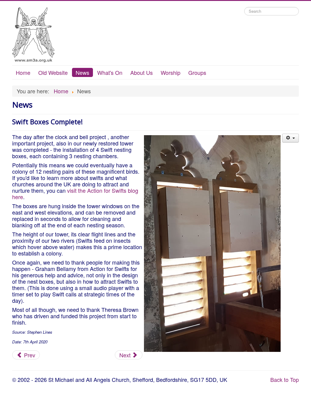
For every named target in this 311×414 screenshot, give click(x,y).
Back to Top (284, 379)
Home (23, 72)
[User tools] (290, 138)
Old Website (53, 72)
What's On (109, 72)
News (82, 72)
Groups (197, 72)
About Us (141, 72)
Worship (170, 72)
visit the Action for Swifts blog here (75, 193)
